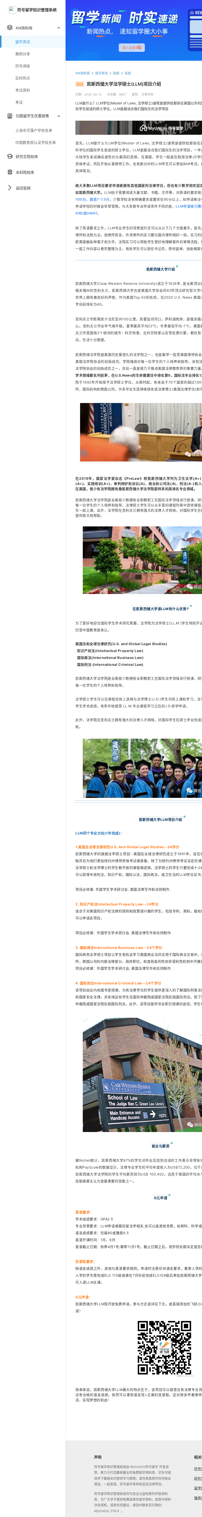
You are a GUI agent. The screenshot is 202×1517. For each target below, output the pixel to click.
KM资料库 (82, 73)
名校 (128, 73)
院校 (116, 73)
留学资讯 (101, 73)
